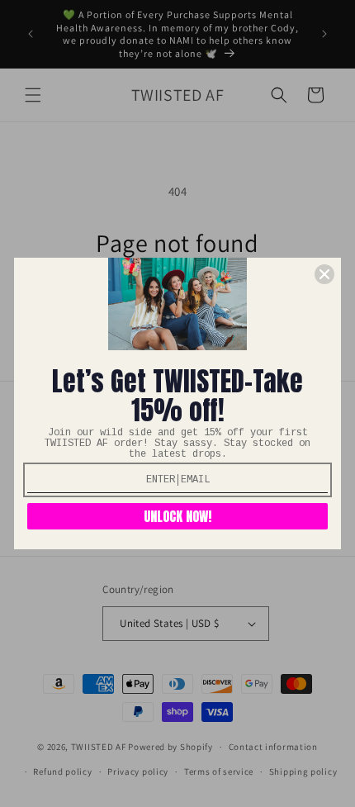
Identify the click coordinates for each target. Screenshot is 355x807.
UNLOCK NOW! (177, 516)
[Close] (324, 274)
